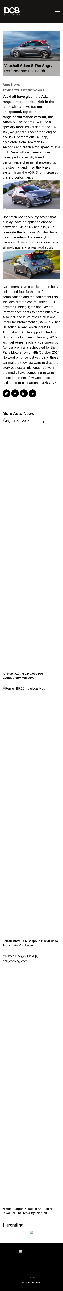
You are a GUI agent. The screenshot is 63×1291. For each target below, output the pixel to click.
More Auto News (18, 413)
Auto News (11, 84)
